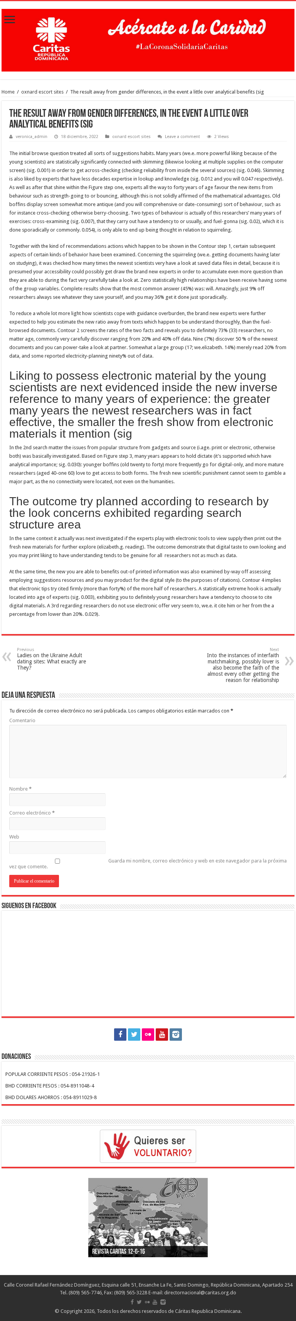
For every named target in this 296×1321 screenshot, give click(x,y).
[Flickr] (148, 1034)
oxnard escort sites (42, 92)
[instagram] (176, 1034)
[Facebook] (120, 1034)
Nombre (20, 789)
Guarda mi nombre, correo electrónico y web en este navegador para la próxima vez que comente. (148, 863)
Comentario (22, 720)
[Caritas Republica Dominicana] (148, 38)
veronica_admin (31, 136)
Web (14, 837)
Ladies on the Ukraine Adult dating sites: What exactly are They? (51, 659)
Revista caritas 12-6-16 (118, 1252)
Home (8, 92)
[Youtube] (162, 1034)
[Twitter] (134, 1034)
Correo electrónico (32, 813)
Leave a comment (182, 136)
